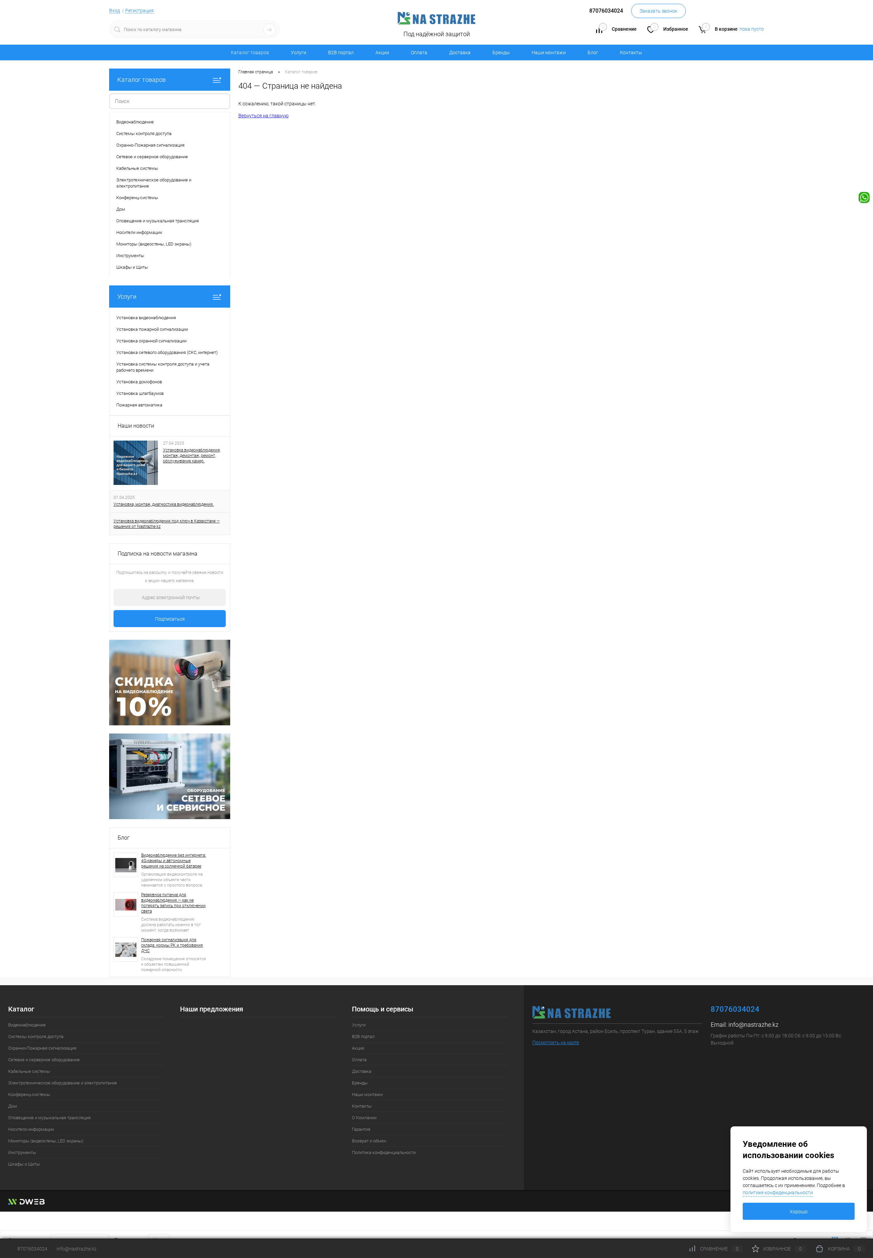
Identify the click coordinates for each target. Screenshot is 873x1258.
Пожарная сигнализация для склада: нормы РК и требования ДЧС (172, 945)
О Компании (364, 1117)
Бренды (501, 52)
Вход (114, 10)
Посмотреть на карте (555, 1042)
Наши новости (136, 426)
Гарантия (361, 1129)
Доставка (460, 52)
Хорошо (799, 1211)
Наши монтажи (549, 52)
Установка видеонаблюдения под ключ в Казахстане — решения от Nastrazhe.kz (167, 524)
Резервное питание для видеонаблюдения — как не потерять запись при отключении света (173, 903)
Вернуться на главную (263, 115)
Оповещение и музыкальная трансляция (49, 1117)
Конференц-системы (29, 1094)
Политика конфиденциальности (384, 1152)
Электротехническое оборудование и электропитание (62, 1082)
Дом (12, 1106)
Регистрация (139, 10)
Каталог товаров (141, 79)
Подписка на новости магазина (157, 553)
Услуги (298, 52)
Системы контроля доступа (35, 1036)
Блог (593, 52)
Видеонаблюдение (27, 1024)
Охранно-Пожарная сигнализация (42, 1048)
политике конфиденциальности (778, 1192)
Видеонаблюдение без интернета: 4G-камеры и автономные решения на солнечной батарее (173, 861)
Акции (382, 52)
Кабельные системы (29, 1071)
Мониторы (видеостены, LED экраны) (45, 1140)
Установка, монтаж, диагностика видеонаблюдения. (164, 504)
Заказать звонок (658, 11)
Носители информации (31, 1129)
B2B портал (341, 52)
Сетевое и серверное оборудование (44, 1059)
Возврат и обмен (369, 1140)
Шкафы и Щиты (24, 1164)
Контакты (631, 52)
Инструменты (22, 1152)
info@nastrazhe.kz (753, 1024)
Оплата (419, 52)
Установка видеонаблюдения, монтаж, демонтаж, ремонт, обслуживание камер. (192, 455)
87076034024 (32, 1249)
